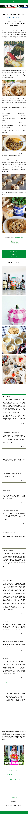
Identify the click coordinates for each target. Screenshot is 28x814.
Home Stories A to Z (18, 237)
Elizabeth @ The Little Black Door (12, 489)
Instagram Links (14, 808)
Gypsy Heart (7, 550)
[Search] (20, 774)
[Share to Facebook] (11, 257)
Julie (4, 396)
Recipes (14, 254)
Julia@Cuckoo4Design (10, 532)
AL (4, 658)
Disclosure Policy (13, 17)
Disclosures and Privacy (14, 805)
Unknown (6, 621)
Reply (22, 423)
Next (24, 389)
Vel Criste (6, 455)
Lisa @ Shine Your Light (10, 473)
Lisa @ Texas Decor (9, 510)
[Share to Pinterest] (16, 257)
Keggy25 (5, 580)
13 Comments (14, 251)
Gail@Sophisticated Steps (11, 641)
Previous (4, 389)
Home (15, 389)
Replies (7, 682)
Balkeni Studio (14, 812)
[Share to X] (13, 257)
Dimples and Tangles (14, 811)
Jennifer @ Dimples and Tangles (13, 687)
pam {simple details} (9, 432)
